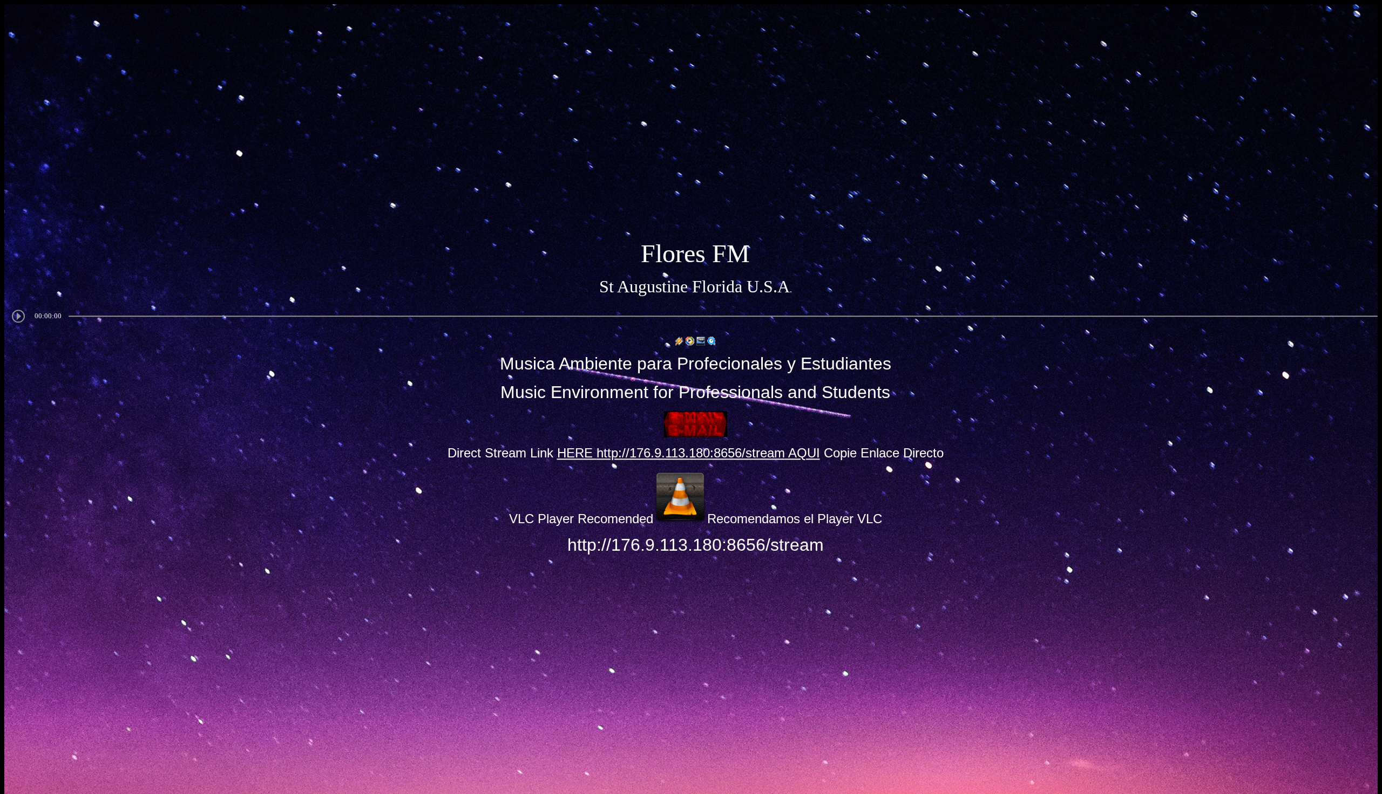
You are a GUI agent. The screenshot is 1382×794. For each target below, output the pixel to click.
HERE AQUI (688, 453)
